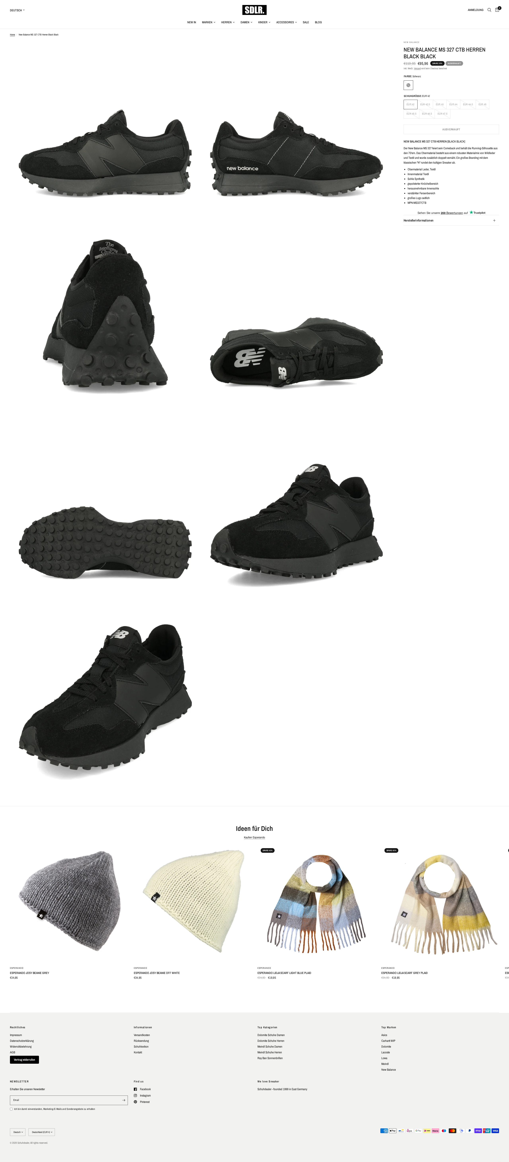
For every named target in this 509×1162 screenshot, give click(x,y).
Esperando (16, 968)
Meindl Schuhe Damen (269, 1046)
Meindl (385, 1064)
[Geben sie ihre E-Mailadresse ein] (124, 1100)
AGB (12, 1052)
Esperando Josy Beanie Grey (29, 973)
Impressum (16, 1035)
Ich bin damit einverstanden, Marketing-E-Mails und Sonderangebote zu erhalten (54, 1109)
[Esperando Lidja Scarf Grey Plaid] (440, 904)
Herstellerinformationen (418, 220)
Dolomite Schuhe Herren (270, 1041)
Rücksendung (141, 1041)
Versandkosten (142, 1035)
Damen (245, 22)
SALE (306, 22)
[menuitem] (191, 22)
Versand (417, 68)
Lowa (384, 1058)
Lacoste (385, 1052)
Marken (207, 22)
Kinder (262, 22)
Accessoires (285, 22)
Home (12, 34)
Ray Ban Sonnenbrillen (270, 1058)
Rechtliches (17, 1027)
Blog (318, 22)
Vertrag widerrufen (24, 1060)
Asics (384, 1035)
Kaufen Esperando (254, 837)
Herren (226, 22)
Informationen (143, 1027)
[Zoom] (192, 49)
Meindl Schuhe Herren (269, 1052)
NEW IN (191, 22)
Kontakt (138, 1052)
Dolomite (386, 1046)
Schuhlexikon (141, 1046)
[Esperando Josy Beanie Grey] (69, 904)
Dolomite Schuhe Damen (271, 1035)
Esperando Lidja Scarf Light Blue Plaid (284, 973)
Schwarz (408, 85)
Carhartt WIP (388, 1041)
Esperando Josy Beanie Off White (157, 973)
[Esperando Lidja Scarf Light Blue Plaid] (316, 904)
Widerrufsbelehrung (21, 1046)
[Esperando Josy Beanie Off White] (193, 904)
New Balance (388, 1069)
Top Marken (388, 1027)
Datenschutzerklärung (22, 1041)
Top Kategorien (267, 1027)
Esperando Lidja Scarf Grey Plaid (404, 973)
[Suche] (489, 10)
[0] (496, 10)
